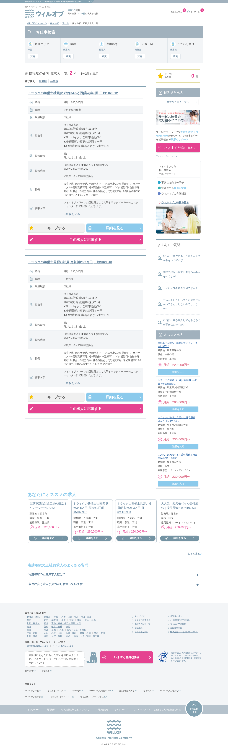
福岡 (46, 636)
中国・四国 (32, 633)
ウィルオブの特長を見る (175, 202)
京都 (53, 630)
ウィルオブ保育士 (33, 697)
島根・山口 (56, 633)
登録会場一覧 (176, 628)
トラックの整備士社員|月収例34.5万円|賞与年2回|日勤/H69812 (73, 93)
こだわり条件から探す (63, 646)
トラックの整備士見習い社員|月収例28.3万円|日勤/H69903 (134, 508)
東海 (29, 626)
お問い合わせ (101, 709)
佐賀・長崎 (56, 636)
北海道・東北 (33, 617)
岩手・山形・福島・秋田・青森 (76, 617)
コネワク (76, 691)
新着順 (43, 81)
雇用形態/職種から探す (38, 646)
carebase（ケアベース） (60, 697)
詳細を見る (115, 228)
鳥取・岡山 (71, 633)
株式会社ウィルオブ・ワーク (36, 1)
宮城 (56, 617)
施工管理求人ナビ (126, 691)
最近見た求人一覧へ (178, 102)
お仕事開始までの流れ (180, 620)
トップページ (34, 709)
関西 (29, 630)
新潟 (46, 623)
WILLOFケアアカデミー (99, 691)
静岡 (68, 626)
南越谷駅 (54, 23)
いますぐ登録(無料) (126, 657)
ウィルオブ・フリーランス (92, 697)
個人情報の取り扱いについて (75, 709)
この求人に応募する (85, 240)
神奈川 (54, 620)
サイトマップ (121, 709)
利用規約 (51, 709)
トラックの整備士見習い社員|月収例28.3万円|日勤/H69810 (70, 262)
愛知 (46, 626)
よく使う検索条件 (142, 620)
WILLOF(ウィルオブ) (37, 23)
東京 (46, 620)
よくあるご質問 (141, 632)
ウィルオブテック (55, 691)
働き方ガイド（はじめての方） (184, 632)
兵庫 (61, 630)
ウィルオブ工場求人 (169, 691)
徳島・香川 (99, 633)
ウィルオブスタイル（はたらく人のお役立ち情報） (158, 709)
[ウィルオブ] (44, 14)
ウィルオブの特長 (178, 624)
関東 (29, 620)
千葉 (71, 620)
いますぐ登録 (180, 148)
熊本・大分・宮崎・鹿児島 (86, 636)
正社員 (65, 23)
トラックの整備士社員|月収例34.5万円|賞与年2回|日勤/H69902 (90, 508)
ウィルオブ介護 (32, 691)
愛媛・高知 (85, 633)
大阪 (46, 630)
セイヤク (147, 691)
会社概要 (138, 628)
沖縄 (68, 636)
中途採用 (46, 671)
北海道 (47, 617)
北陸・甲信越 (33, 623)
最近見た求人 (176, 616)
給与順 (54, 81)
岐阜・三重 (56, 626)
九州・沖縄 (32, 636)
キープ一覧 (139, 616)
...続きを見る (72, 213)
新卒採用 (29, 671)
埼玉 (63, 620)
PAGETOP (194, 710)
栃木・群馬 (90, 620)
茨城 (79, 620)
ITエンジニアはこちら (165, 156)
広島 (46, 633)
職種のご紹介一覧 (142, 624)
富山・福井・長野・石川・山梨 (66, 623)
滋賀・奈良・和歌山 (76, 630)
